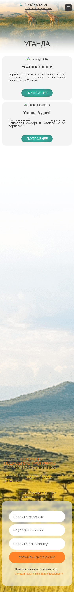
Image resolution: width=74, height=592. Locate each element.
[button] (68, 7)
